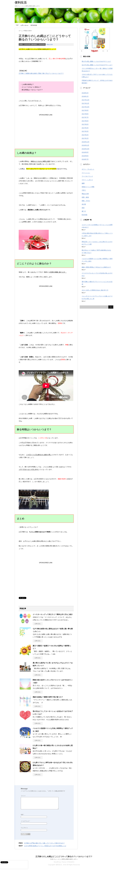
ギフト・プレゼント (88, 169)
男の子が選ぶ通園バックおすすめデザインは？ (96, 61)
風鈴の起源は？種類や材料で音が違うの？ (48, 697)
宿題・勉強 (85, 197)
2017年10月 (85, 107)
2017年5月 (85, 124)
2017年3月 (85, 131)
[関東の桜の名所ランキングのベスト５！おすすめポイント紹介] (25, 689)
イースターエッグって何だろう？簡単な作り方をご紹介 (53, 614)
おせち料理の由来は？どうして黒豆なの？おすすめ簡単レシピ (45, 846)
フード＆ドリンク (87, 176)
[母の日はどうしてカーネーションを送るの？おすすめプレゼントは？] (25, 720)
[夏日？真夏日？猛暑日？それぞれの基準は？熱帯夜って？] (25, 654)
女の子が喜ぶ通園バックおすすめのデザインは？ (97, 65)
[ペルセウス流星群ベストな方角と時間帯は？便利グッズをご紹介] (25, 737)
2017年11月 (85, 103)
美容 (83, 208)
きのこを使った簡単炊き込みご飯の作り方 (95, 290)
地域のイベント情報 (88, 187)
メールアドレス (25, 821)
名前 (22, 814)
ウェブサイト (24, 827)
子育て (84, 190)
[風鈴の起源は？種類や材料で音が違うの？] (25, 706)
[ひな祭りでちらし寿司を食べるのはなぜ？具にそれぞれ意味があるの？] (25, 771)
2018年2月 (85, 93)
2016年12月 (85, 142)
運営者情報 (33, 25)
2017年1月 (85, 138)
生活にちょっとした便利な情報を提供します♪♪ (64, 859)
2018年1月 (85, 96)
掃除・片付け (86, 201)
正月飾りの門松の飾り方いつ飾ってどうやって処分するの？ (44, 843)
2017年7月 (85, 117)
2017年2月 (85, 135)
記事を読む (38, 623)
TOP (17, 25)
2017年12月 (85, 100)
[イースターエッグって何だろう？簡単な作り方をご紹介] (25, 623)
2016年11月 (85, 145)
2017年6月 (85, 121)
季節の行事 (50, 44)
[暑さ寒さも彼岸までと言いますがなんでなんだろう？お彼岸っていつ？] (25, 671)
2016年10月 (85, 149)
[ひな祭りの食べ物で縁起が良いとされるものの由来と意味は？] (25, 754)
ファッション (86, 173)
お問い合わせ (24, 25)
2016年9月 (85, 152)
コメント (23, 795)
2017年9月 (85, 110)
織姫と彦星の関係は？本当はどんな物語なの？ (96, 267)
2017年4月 (85, 128)
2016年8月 (85, 156)
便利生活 (21, 2)
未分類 (84, 204)
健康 (83, 183)
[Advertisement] (46, 128)
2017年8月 (85, 114)
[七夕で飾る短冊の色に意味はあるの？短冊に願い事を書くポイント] (25, 637)
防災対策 (84, 215)
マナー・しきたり (87, 180)
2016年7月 (85, 159)
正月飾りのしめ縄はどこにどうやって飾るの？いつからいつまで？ (64, 856)
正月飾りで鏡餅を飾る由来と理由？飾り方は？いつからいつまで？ (41, 73)
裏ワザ (84, 211)
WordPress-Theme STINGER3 (64, 862)
